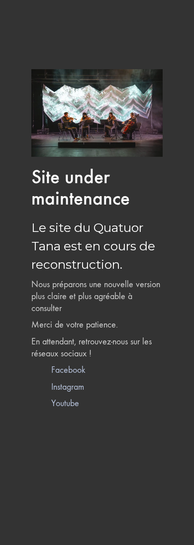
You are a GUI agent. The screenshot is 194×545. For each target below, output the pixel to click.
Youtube (65, 403)
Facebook (68, 370)
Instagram (67, 387)
